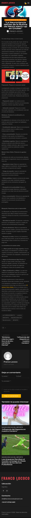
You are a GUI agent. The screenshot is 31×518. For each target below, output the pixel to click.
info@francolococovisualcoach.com (12, 499)
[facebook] (3, 491)
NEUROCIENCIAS (16, 317)
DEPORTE (6, 317)
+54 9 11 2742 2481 (8, 502)
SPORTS (15, 320)
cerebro (19, 315)
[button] (28, 3)
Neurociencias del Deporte (15, 20)
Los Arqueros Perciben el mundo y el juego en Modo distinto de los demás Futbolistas (14, 462)
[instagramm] (7, 491)
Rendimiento (7, 320)
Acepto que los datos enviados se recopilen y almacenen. (15, 390)
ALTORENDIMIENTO (9, 315)
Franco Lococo (10, 362)
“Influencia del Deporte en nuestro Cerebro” (14, 430)
